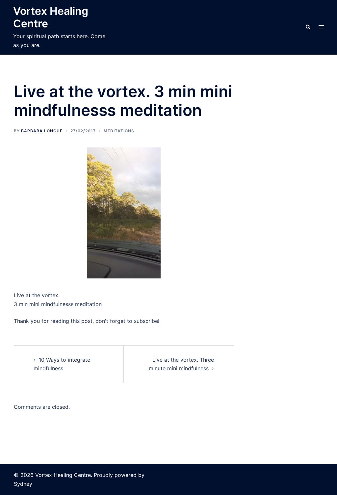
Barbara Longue (42, 130)
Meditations (119, 130)
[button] (307, 27)
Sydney (23, 484)
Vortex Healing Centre (50, 17)
